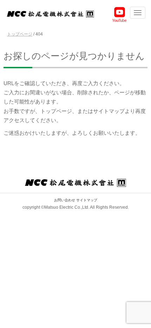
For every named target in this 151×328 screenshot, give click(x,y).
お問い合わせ (64, 200)
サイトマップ (86, 200)
